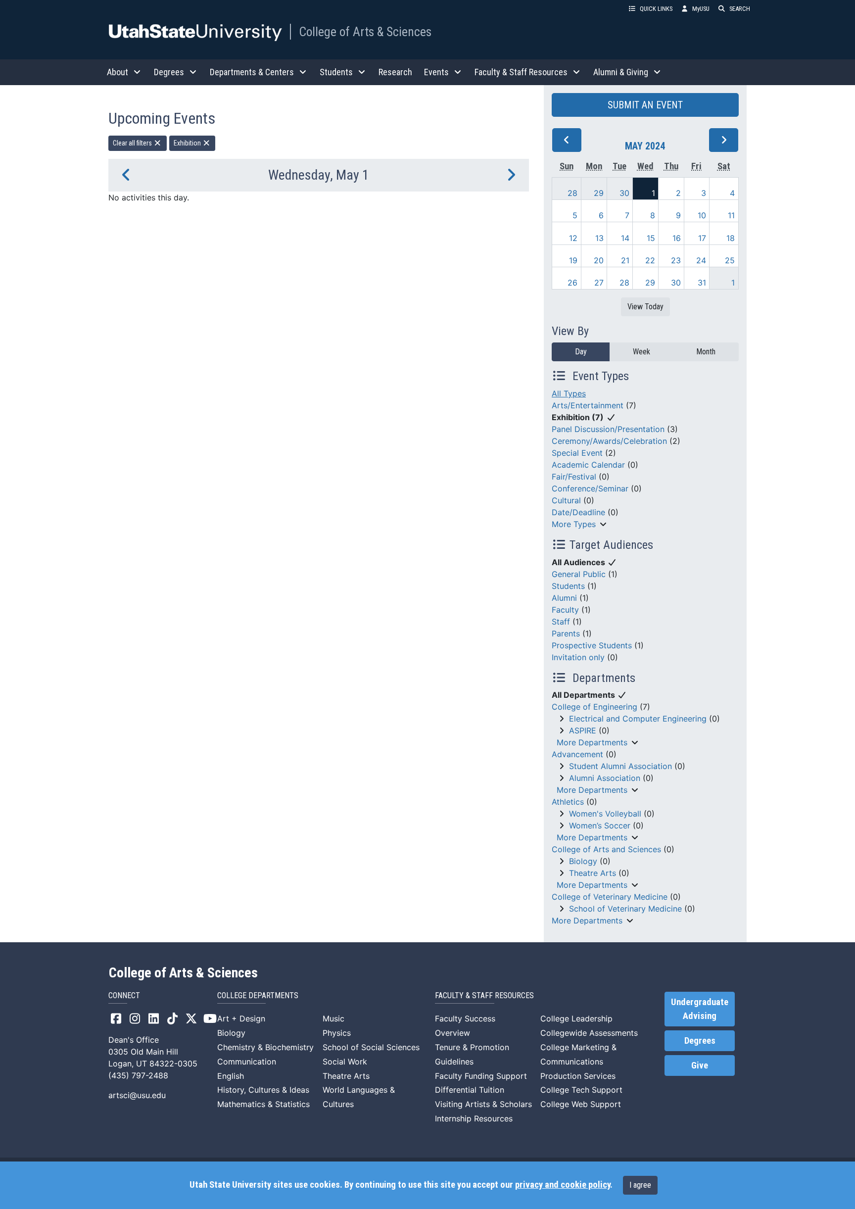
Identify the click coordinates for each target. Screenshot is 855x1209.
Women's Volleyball (605, 814)
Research (395, 72)
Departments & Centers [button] (252, 72)
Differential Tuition (469, 1090)
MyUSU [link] (701, 8)
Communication (246, 1061)
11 (731, 215)
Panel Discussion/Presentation (608, 429)
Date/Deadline (578, 512)
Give (699, 1065)
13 (599, 238)
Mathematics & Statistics (263, 1104)
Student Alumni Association (620, 766)
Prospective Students (592, 645)
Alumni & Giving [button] (620, 72)
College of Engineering (594, 707)
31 (702, 283)
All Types (569, 393)
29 (599, 193)
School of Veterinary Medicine (625, 909)
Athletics (568, 802)
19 (573, 260)
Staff (561, 622)
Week (641, 351)
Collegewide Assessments (589, 1033)
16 (676, 238)
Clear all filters (133, 143)
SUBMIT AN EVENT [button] (645, 105)
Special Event (577, 453)
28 (572, 193)
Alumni (564, 598)
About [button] (117, 72)
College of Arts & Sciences (365, 31)
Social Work (345, 1061)
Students (568, 586)
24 (701, 260)
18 (730, 238)
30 (624, 193)
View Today (645, 306)
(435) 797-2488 (138, 1075)
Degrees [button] (169, 72)
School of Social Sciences (371, 1047)
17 (702, 238)
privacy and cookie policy (562, 1184)
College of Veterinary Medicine (609, 897)
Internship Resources (474, 1118)
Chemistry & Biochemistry (265, 1047)
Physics (337, 1033)
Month (705, 351)
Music (333, 1018)
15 (651, 238)
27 (599, 283)
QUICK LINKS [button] (656, 8)
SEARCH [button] (739, 8)
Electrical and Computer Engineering (638, 719)
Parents (566, 633)
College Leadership (576, 1018)
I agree (640, 1185)
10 (702, 215)
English (230, 1076)
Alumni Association (604, 778)
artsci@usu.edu (137, 1095)
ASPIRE (582, 730)
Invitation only (578, 657)
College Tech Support (581, 1090)
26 (572, 283)
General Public (579, 574)
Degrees (699, 1040)
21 (625, 260)
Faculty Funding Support (481, 1076)
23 (676, 260)
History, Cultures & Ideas (263, 1090)
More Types (574, 524)
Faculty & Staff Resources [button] (521, 72)
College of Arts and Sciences (606, 849)
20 (599, 260)
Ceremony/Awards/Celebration (609, 441)
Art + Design (241, 1018)
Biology (583, 861)
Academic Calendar (588, 465)
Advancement (577, 754)
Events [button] (436, 72)
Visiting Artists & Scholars (483, 1104)
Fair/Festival (574, 477)
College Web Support (580, 1104)
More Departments (592, 742)
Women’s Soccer (599, 825)
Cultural (566, 500)
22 (650, 260)
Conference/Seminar (590, 488)
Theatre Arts (592, 873)
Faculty (565, 610)
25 (730, 260)
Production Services (578, 1076)
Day (581, 351)
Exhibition (188, 143)
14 (625, 238)
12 (573, 238)
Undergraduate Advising (699, 1009)
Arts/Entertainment (587, 405)
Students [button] (336, 72)
